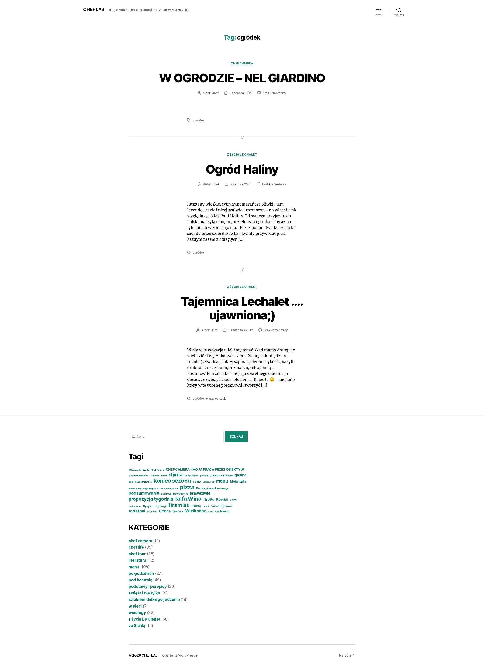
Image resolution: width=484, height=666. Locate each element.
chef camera (242, 63)
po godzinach (141, 573)
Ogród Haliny (242, 169)
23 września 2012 (240, 330)
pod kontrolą (140, 580)
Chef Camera (157, 470)
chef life (136, 547)
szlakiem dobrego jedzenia (154, 599)
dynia (176, 474)
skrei (233, 499)
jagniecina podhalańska (140, 482)
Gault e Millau (191, 475)
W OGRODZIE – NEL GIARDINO (242, 78)
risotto (208, 499)
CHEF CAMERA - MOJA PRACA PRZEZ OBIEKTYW (205, 469)
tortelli (206, 506)
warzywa (212, 398)
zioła (223, 398)
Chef (215, 93)
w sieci (135, 606)
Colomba (154, 475)
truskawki (152, 511)
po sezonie (180, 493)
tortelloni (137, 511)
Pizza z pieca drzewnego (212, 488)
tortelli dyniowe (221, 506)
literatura (137, 560)
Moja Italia (238, 481)
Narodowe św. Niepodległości (143, 488)
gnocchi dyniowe (221, 475)
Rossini (222, 499)
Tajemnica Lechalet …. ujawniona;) (242, 308)
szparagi (161, 506)
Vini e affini (178, 511)
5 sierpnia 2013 (240, 184)
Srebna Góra (135, 506)
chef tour (137, 553)
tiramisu (179, 505)
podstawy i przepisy (148, 586)
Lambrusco (208, 482)
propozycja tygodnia (151, 499)
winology (137, 612)
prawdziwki (200, 493)
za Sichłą (137, 625)
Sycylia (148, 506)
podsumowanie (144, 493)
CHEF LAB (93, 9)
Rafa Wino (188, 498)
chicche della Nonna (138, 475)
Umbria (165, 511)
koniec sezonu (172, 480)
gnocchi (203, 475)
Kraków (197, 482)
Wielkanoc (195, 510)
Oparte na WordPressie (179, 655)
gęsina (241, 475)
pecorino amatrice (169, 488)
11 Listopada (135, 470)
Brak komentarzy (274, 93)
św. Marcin (222, 511)
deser (164, 475)
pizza (187, 487)
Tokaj (196, 506)
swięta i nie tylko (144, 593)
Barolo (146, 470)
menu (222, 481)
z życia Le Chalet (242, 154)
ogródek (198, 120)
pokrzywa (166, 494)
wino (210, 511)
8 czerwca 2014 (240, 93)
